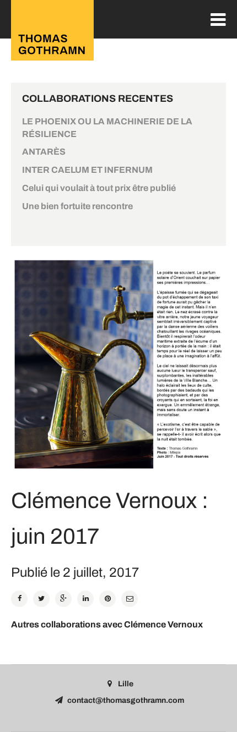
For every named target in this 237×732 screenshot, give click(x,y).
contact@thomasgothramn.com (125, 700)
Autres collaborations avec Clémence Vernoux (107, 624)
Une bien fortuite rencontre (77, 206)
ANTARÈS (44, 151)
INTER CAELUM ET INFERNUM (87, 169)
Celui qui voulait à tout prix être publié (99, 188)
